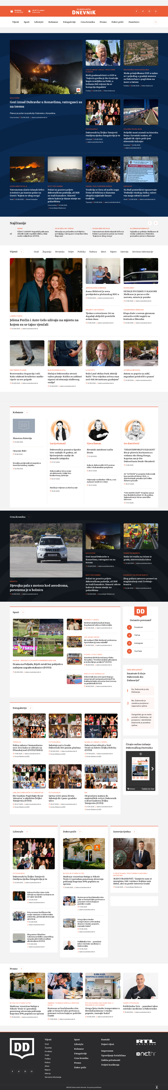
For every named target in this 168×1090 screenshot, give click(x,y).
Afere (103, 251)
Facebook (138, 627)
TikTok (137, 635)
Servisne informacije (142, 251)
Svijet (71, 251)
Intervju (124, 251)
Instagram (138, 643)
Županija (47, 251)
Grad (36, 251)
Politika (81, 251)
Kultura (93, 251)
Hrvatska (59, 251)
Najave (113, 251)
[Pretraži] (155, 24)
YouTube (138, 651)
